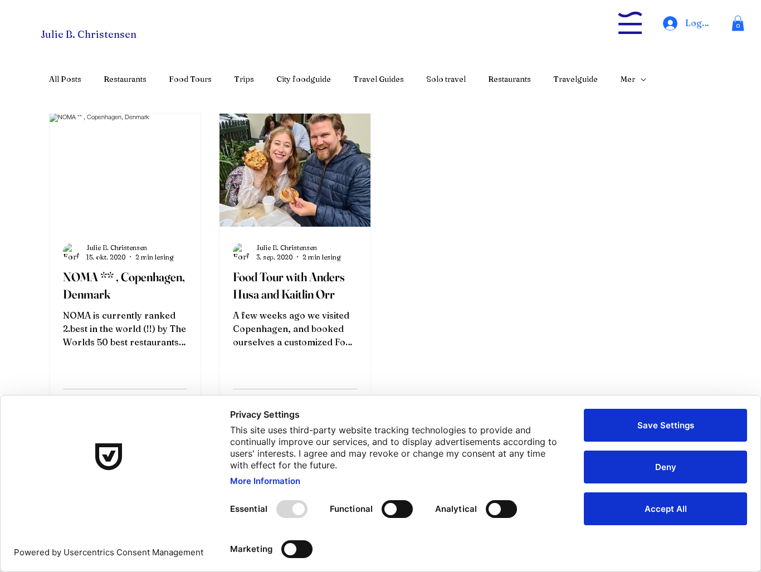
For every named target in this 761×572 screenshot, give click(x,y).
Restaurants (125, 79)
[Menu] (630, 23)
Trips (244, 79)
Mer (627, 79)
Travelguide (575, 79)
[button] (737, 23)
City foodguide (303, 79)
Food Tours (190, 79)
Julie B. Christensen (88, 34)
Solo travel (446, 79)
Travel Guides (378, 79)
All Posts (65, 79)
